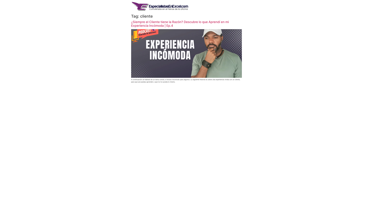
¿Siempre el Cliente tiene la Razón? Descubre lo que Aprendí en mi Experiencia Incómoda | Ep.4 (180, 24)
